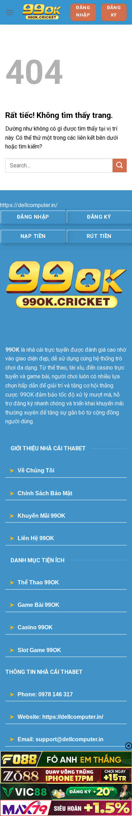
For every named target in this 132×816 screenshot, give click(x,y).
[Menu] (9, 12)
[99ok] (42, 12)
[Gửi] (120, 165)
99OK (12, 349)
